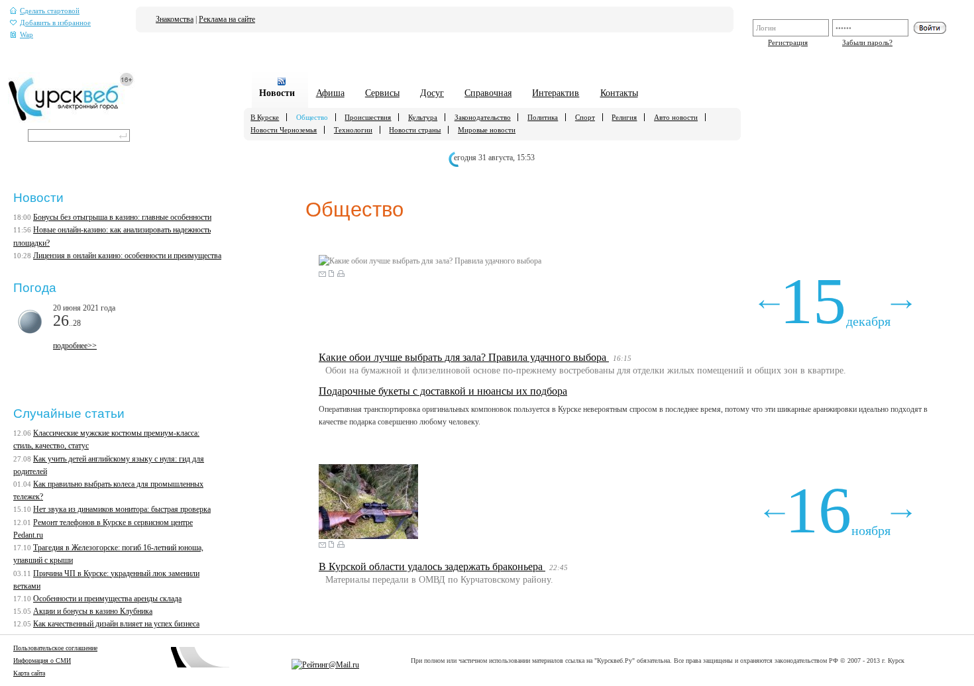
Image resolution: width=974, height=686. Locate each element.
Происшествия (368, 117)
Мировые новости (486, 130)
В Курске (264, 117)
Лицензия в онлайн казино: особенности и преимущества (127, 255)
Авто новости (676, 117)
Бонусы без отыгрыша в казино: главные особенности (122, 217)
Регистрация (788, 42)
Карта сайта (29, 673)
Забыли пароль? (867, 42)
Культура (422, 117)
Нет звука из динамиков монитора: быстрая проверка (122, 509)
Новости (277, 92)
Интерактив (555, 92)
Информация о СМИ (42, 660)
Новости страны (415, 130)
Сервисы (382, 92)
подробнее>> (75, 345)
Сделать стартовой (50, 11)
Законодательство (483, 117)
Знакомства (174, 19)
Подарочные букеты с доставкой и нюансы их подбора (443, 391)
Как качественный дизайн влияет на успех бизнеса (116, 623)
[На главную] (71, 119)
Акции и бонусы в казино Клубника (92, 611)
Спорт (585, 117)
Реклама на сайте (227, 19)
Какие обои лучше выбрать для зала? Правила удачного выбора (464, 357)
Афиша (330, 92)
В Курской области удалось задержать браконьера (432, 566)
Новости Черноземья (283, 130)
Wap (26, 34)
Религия (624, 117)
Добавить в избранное (55, 22)
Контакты (619, 92)
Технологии (353, 130)
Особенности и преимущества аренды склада (107, 598)
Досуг (432, 92)
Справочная (488, 92)
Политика (542, 117)
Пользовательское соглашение (55, 648)
